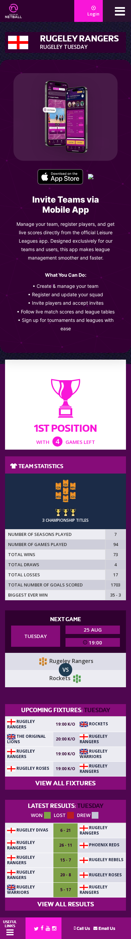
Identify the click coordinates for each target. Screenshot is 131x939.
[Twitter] (36, 928)
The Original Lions (26, 739)
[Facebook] (42, 927)
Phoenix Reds (103, 845)
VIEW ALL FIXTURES (65, 783)
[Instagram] (54, 928)
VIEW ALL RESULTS (65, 904)
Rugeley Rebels (105, 859)
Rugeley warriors (93, 753)
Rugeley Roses (32, 768)
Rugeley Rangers (21, 724)
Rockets (98, 724)
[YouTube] (48, 928)
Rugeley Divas (31, 830)
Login (93, 14)
